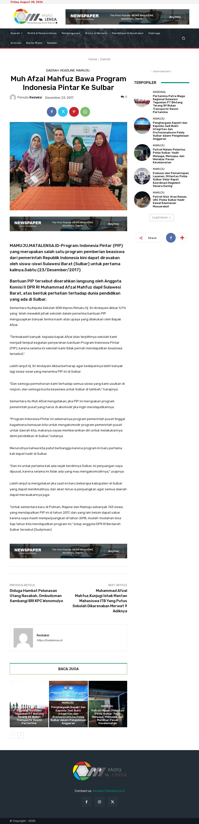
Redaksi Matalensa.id (108, 791)
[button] (183, 38)
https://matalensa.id (49, 640)
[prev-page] (13, 735)
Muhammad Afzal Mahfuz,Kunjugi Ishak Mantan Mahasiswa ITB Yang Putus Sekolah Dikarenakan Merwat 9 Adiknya (100, 600)
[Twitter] (63, 112)
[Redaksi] (13, 97)
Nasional (28, 702)
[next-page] (20, 735)
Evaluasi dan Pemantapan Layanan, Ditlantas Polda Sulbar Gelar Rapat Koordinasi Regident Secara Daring (171, 180)
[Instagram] (99, 801)
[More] (182, 238)
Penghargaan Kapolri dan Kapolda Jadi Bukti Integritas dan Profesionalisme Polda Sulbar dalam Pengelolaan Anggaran (68, 715)
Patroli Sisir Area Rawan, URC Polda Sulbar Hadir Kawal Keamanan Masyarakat (170, 201)
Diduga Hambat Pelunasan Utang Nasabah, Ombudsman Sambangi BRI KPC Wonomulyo (36, 595)
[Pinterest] (74, 112)
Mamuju (83, 70)
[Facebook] (52, 112)
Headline (67, 70)
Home (93, 59)
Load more (160, 217)
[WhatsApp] (85, 112)
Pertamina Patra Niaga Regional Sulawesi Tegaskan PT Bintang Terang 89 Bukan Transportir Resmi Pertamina (29, 715)
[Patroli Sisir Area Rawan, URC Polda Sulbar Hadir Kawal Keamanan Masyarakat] (142, 199)
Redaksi (35, 97)
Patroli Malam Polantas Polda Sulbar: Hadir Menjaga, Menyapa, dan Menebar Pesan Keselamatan (107, 717)
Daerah (105, 59)
